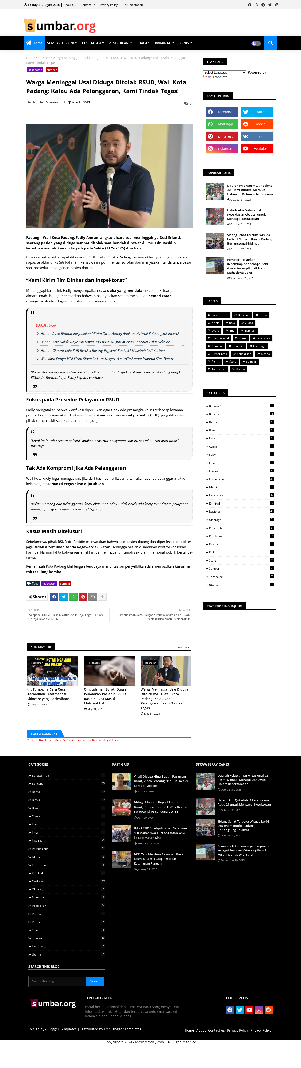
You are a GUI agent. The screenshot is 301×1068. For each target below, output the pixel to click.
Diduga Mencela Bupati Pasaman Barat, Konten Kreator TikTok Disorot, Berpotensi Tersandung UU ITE (161, 807)
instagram (225, 148)
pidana (265, 354)
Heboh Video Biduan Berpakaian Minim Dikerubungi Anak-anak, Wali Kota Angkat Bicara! (109, 333)
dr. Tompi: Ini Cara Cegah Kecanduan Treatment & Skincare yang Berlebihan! (48, 694)
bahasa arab (220, 315)
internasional (220, 338)
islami (242, 338)
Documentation (133, 5)
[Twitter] (63, 597)
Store (232, 362)
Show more (182, 647)
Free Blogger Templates (122, 1029)
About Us (70, 5)
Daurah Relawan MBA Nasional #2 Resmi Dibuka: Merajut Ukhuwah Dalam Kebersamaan (250, 189)
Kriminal (217, 346)
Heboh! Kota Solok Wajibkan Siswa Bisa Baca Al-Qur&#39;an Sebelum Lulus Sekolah (105, 342)
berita (263, 315)
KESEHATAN (91, 43)
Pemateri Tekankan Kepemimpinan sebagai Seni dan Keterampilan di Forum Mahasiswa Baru (247, 266)
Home (37, 43)
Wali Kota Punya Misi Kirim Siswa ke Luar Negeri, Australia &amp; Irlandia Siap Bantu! (107, 358)
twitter (260, 112)
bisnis (215, 323)
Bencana (244, 315)
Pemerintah (219, 354)
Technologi (219, 369)
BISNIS (183, 43)
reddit (260, 124)
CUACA (141, 43)
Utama (240, 369)
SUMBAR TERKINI (60, 43)
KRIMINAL (163, 43)
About (201, 1030)
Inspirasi (249, 330)
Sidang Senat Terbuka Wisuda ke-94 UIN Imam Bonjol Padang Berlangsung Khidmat (249, 239)
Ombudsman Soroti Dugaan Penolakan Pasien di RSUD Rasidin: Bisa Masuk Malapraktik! (106, 696)
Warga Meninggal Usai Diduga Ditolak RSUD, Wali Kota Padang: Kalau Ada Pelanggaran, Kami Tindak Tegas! (164, 698)
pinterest (225, 136)
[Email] (92, 597)
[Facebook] (54, 597)
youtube (260, 148)
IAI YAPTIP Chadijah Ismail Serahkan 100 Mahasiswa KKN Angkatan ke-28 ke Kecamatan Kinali (160, 832)
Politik (215, 362)
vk (260, 136)
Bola (232, 323)
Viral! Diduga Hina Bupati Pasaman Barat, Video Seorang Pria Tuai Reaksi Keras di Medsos (161, 781)
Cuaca (249, 323)
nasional (237, 346)
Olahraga (259, 346)
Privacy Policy (109, 5)
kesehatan (35, 70)
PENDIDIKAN (119, 43)
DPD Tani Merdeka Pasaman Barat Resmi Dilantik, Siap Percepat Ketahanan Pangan (159, 859)
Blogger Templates (62, 1029)
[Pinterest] (83, 597)
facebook (225, 112)
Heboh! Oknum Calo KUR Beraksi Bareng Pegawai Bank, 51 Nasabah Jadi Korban (102, 350)
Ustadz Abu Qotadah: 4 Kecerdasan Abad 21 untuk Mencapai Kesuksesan (246, 214)
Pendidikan (244, 354)
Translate (220, 77)
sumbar (44, 57)
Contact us (88, 5)
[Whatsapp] (73, 597)
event (215, 330)
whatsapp (225, 124)
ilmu (231, 330)
